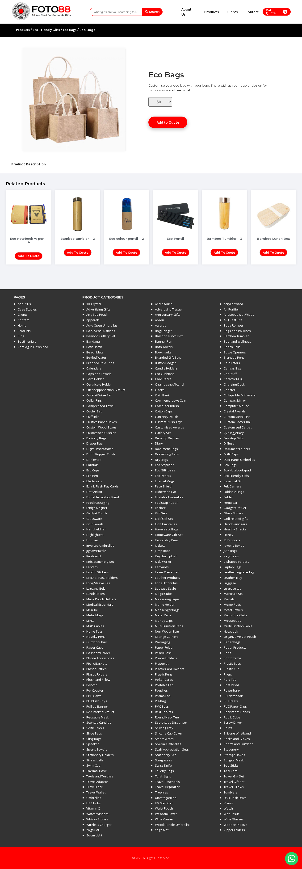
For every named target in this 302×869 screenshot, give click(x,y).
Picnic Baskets (96, 663)
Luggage (230, 583)
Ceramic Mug (233, 379)
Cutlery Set (163, 433)
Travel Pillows (233, 787)
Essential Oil (232, 481)
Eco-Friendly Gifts (46, 30)
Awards (160, 325)
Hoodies (92, 540)
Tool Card (231, 771)
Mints (90, 620)
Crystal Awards (234, 411)
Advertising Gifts (98, 309)
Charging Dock (234, 384)
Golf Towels (95, 524)
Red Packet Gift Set (100, 712)
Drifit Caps (231, 454)
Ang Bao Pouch (97, 314)
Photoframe (232, 658)
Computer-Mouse (236, 406)
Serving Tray (164, 728)
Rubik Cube (232, 717)
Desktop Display (167, 438)
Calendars (93, 368)
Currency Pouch (166, 417)
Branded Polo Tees (100, 363)
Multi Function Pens (169, 626)
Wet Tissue (232, 814)
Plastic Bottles (96, 669)
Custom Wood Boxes (101, 427)
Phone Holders (166, 658)
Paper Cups (94, 647)
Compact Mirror (235, 400)
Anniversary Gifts (167, 314)
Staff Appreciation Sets (172, 749)
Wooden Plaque (235, 825)
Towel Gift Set (234, 776)
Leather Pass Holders (102, 577)
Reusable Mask (97, 717)
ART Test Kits (233, 320)
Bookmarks (163, 352)
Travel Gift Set (234, 782)
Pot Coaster (94, 690)
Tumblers (230, 792)
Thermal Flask (96, 771)
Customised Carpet (238, 427)
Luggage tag (232, 588)
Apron (159, 320)
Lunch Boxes (95, 594)
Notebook (231, 631)
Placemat (161, 663)
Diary (159, 443)
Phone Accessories (100, 658)
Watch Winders (97, 814)
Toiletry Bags (164, 771)
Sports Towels (96, 749)
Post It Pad (231, 685)
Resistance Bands (237, 712)
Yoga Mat (161, 830)
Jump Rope (163, 551)
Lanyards (162, 567)
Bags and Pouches (237, 331)
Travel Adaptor (97, 782)
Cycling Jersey (233, 433)
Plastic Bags (232, 663)
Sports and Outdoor (238, 744)
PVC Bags (162, 706)
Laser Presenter (167, 572)
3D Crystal (93, 304)
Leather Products (167, 577)
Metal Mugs (94, 615)
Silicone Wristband (237, 733)
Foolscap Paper (166, 502)
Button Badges (165, 363)
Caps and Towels (98, 374)
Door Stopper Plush (100, 454)
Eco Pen (92, 476)
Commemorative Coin (170, 400)
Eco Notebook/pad (237, 470)
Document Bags (166, 449)
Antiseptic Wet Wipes (239, 314)
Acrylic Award (233, 304)
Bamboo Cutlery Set (100, 336)
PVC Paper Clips (235, 706)
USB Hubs (93, 803)
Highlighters (95, 535)
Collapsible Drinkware (240, 395)
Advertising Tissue (168, 309)
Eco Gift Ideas (165, 470)
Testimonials (27, 341)
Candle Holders (166, 368)
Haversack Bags (166, 529)
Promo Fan (163, 696)
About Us (186, 12)
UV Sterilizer (164, 803)
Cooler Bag (94, 411)
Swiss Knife (163, 765)
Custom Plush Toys (169, 422)
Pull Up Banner (97, 706)
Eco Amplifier (164, 465)
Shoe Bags (94, 733)
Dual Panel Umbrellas (239, 460)
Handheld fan (96, 529)
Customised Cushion (101, 433)
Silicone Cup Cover (168, 733)
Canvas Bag (232, 368)
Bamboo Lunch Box (169, 336)
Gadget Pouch (96, 513)
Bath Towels (164, 347)
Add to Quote (168, 122)
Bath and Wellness (237, 341)
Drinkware (93, 460)
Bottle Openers (235, 352)
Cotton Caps (164, 411)
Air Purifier (231, 309)
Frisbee (160, 508)
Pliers (228, 674)
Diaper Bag (94, 443)
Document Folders (237, 449)
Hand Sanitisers (235, 524)
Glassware (94, 518)
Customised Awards (169, 427)
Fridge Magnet (96, 508)
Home (22, 325)
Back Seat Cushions (100, 331)
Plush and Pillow (98, 679)
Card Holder (95, 379)
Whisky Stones (97, 819)
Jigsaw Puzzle (96, 551)
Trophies (161, 792)
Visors (228, 803)
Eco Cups (93, 470)
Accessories (163, 304)
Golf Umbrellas (166, 524)
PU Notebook (233, 696)
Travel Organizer (167, 787)
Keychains (231, 556)
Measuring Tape (167, 599)
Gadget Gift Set (235, 508)
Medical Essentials (99, 604)
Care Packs (163, 379)
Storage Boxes (234, 755)
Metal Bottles (233, 610)
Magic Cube (163, 594)
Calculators (232, 363)
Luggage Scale (165, 588)
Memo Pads (232, 604)
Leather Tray (233, 577)
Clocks (159, 390)
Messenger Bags (167, 610)
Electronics (94, 481)
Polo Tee (230, 679)
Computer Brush (167, 406)
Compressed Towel (100, 406)
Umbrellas (93, 798)
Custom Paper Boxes (101, 422)
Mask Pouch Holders (101, 599)
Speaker (92, 744)
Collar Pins (94, 400)
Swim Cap (93, 765)
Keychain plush (166, 556)
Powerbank (232, 690)
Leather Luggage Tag (239, 572)
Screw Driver (233, 722)
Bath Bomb (94, 347)
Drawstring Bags (167, 454)
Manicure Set (233, 594)
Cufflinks (92, 417)
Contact (252, 12)
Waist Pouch (164, 808)
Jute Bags (230, 551)
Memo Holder (165, 604)
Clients (232, 12)
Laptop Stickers (97, 572)
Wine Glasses (234, 819)
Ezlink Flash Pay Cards (102, 486)
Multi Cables (95, 626)
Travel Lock (94, 787)
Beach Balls (232, 347)
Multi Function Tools (238, 626)
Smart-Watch (164, 739)
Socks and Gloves (237, 739)
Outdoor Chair (96, 642)
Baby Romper (233, 325)
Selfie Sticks (95, 728)
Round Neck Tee (167, 717)
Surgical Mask (234, 760)
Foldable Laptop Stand (102, 497)
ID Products (232, 540)
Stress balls (94, 760)
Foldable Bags (234, 492)
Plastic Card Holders (169, 669)
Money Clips (164, 620)
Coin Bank (162, 395)
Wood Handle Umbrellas (172, 825)
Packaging (162, 642)
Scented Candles (98, 722)
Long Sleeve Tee (98, 583)
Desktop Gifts (233, 438)
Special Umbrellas (168, 744)
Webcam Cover (166, 814)
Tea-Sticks (231, 765)
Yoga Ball (93, 830)
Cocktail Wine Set (98, 395)
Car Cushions (164, 374)
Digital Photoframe (99, 449)
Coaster (229, 390)
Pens (227, 653)
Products (211, 12)
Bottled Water (96, 357)
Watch (228, 808)
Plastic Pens (163, 674)
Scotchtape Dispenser (171, 722)
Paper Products (235, 647)
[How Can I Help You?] (291, 859)
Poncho (91, 685)
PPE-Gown (93, 696)
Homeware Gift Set (169, 535)
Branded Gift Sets (168, 357)
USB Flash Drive (235, 798)
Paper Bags (232, 642)
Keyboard (93, 556)
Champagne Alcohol (169, 384)
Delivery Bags (96, 438)
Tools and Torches (99, 776)
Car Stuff (230, 374)
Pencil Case (163, 653)
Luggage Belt (95, 588)
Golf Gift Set (164, 518)
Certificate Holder (99, 384)
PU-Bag (160, 701)
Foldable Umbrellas (169, 497)
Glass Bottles (233, 513)
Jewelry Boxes (234, 545)
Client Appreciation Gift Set (105, 390)
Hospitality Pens (167, 540)
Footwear (230, 502)
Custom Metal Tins (237, 417)
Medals (229, 599)
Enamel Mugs (164, 481)
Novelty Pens (95, 636)
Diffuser (230, 443)
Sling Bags (93, 739)
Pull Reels (231, 701)
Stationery (231, 749)
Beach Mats (94, 352)
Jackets (160, 545)
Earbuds (92, 465)
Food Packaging (97, 502)
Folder (228, 497)
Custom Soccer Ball (237, 422)
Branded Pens (234, 357)
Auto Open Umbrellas (101, 325)
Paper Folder (164, 647)
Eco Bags (69, 30)
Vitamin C (93, 808)
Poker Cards (164, 679)
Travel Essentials (167, 782)
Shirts (228, 728)
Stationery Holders (100, 755)
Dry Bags (161, 460)
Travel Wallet (95, 792)
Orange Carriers (167, 636)
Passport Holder (98, 653)
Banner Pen (163, 341)
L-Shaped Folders (236, 561)
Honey (228, 535)
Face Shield (163, 486)
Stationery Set (165, 755)
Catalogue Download (33, 347)
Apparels (93, 320)
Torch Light (163, 776)
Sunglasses (163, 760)
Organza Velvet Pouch (240, 636)
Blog (21, 336)
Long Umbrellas (166, 583)
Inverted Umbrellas (100, 545)
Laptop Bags (233, 567)
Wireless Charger (99, 825)
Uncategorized (165, 798)
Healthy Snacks (235, 529)
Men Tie (92, 610)
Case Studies (27, 309)
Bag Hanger (163, 331)
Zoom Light (94, 835)
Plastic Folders (96, 674)
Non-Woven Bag (166, 631)
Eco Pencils (163, 476)
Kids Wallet (163, 561)
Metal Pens (163, 615)
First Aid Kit (94, 492)
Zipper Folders (234, 830)
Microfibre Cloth (235, 615)
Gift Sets (161, 513)
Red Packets (164, 712)
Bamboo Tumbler (236, 336)
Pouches (161, 690)
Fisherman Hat (165, 492)
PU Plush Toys (96, 701)
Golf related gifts (236, 518)
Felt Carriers (232, 486)
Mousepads (232, 620)
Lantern (92, 567)
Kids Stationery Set (100, 561)
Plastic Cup (231, 669)
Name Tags (94, 631)
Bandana (93, 341)
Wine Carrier (164, 819)
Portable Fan (164, 685)
